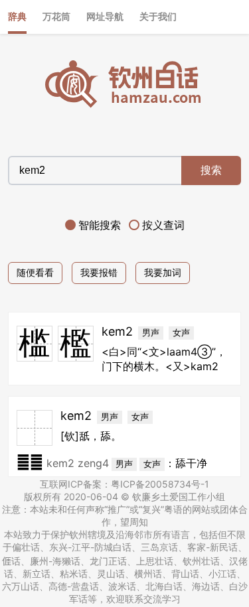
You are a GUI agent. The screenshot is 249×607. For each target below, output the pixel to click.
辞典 (17, 16)
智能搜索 (99, 225)
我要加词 (162, 272)
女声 (181, 333)
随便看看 (35, 272)
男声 (150, 333)
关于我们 (158, 16)
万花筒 (56, 16)
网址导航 (105, 16)
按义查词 (163, 225)
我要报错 (99, 272)
